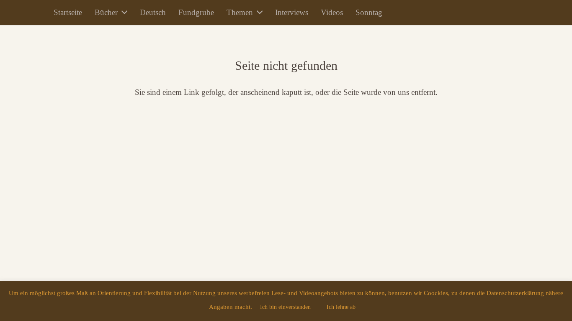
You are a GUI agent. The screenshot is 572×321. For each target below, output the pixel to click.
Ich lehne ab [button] (341, 307)
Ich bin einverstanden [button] (285, 307)
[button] (122, 12)
